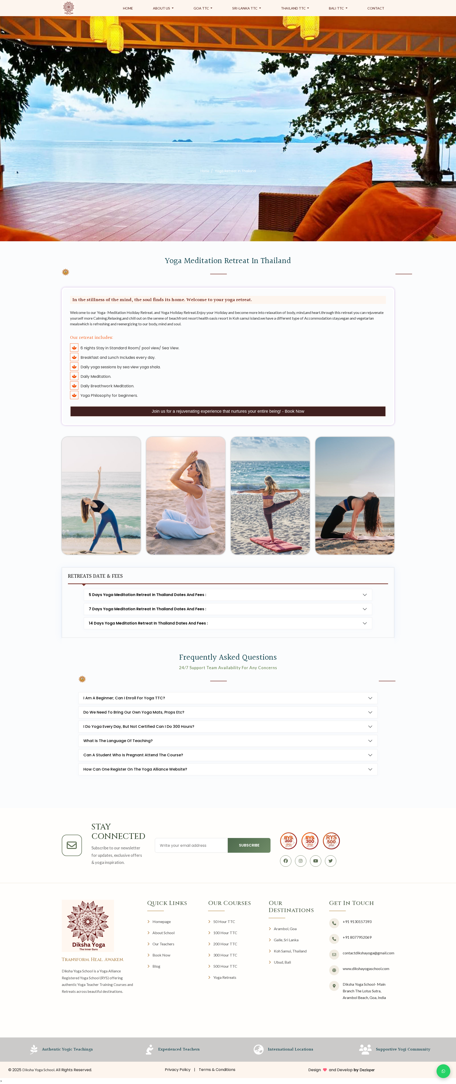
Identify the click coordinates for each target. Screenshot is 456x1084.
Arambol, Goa (285, 928)
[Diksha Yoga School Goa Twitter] (330, 861)
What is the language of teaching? (118, 740)
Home (128, 8)
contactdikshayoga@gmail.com (368, 953)
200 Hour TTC (225, 944)
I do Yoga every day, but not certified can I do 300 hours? (138, 726)
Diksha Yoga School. (39, 1069)
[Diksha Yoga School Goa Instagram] (300, 861)
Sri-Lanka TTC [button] (245, 8)
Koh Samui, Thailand (290, 951)
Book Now (161, 955)
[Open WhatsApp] (443, 1071)
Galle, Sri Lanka (286, 939)
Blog (156, 966)
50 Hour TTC (224, 921)
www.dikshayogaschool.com (366, 968)
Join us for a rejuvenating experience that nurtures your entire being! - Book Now (228, 411)
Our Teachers (163, 944)
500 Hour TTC (225, 966)
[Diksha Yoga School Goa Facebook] (285, 861)
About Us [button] (162, 8)
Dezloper (367, 1069)
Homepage (161, 921)
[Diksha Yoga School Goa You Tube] (315, 861)
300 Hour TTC (225, 955)
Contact (375, 8)
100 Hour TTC (225, 932)
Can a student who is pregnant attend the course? (133, 755)
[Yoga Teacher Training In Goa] (69, 8)
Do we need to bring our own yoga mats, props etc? (133, 712)
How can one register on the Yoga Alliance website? (135, 769)
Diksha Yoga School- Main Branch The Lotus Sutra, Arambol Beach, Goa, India (364, 991)
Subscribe (249, 845)
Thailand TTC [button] (293, 8)
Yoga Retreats (224, 977)
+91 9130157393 (357, 921)
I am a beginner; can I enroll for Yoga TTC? (124, 698)
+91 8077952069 (357, 937)
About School (163, 932)
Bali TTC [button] (337, 8)
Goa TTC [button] (202, 8)
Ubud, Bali (282, 962)
